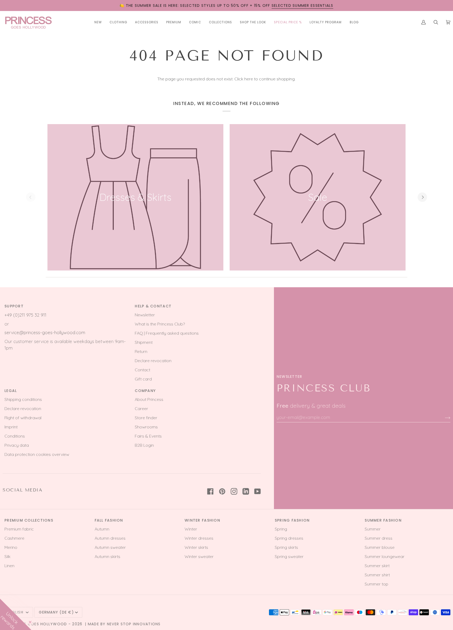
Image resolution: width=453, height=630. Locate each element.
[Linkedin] (245, 491)
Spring (281, 529)
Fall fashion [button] (109, 520)
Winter (191, 529)
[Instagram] (234, 491)
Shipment (144, 342)
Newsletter (145, 314)
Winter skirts (196, 547)
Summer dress (378, 538)
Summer (373, 529)
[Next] (422, 197)
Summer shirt (377, 574)
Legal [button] (10, 390)
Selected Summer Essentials (302, 5)
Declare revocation (153, 360)
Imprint (11, 426)
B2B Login (144, 445)
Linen (9, 565)
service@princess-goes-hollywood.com (44, 332)
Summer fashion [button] (383, 520)
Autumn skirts (107, 556)
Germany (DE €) (56, 612)
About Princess (149, 399)
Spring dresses (289, 538)
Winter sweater (199, 556)
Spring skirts (286, 547)
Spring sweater (289, 556)
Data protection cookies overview (36, 454)
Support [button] (14, 306)
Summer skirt (377, 565)
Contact (142, 369)
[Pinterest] (222, 491)
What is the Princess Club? (160, 324)
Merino (10, 547)
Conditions (14, 436)
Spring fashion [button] (292, 520)
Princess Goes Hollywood (37, 624)
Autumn (102, 529)
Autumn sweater (110, 547)
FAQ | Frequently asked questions (167, 333)
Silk (7, 556)
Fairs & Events (148, 436)
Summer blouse (380, 547)
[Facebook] (210, 491)
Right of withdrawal (22, 417)
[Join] (443, 417)
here (248, 78)
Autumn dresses (110, 538)
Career (141, 408)
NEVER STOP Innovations (134, 624)
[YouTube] (257, 491)
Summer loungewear (385, 556)
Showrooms (146, 426)
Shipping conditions (23, 399)
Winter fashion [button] (202, 520)
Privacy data (16, 445)
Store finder (146, 417)
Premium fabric (19, 529)
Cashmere (14, 538)
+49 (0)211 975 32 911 (25, 315)
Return (141, 351)
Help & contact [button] (153, 306)
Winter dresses (199, 538)
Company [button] (145, 390)
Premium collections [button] (28, 520)
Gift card (143, 379)
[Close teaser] (30, 622)
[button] (118, 22)
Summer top (376, 584)
